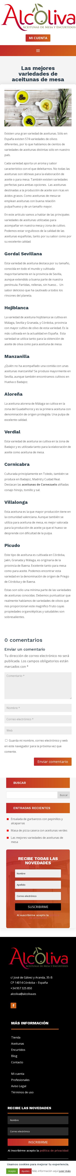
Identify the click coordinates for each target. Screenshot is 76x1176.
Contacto (17, 1062)
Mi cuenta (17, 1074)
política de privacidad (44, 916)
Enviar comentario (52, 761)
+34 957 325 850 (21, 988)
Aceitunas (17, 1044)
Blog (14, 1056)
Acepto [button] (12, 1171)
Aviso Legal (18, 1086)
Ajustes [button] (26, 1171)
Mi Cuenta (38, 38)
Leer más (65, 1171)
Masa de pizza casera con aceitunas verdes (39, 830)
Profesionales (20, 1080)
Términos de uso (22, 1092)
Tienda (15, 1037)
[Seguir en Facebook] (13, 1005)
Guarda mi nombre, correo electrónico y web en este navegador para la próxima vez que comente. (36, 746)
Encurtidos (18, 1050)
